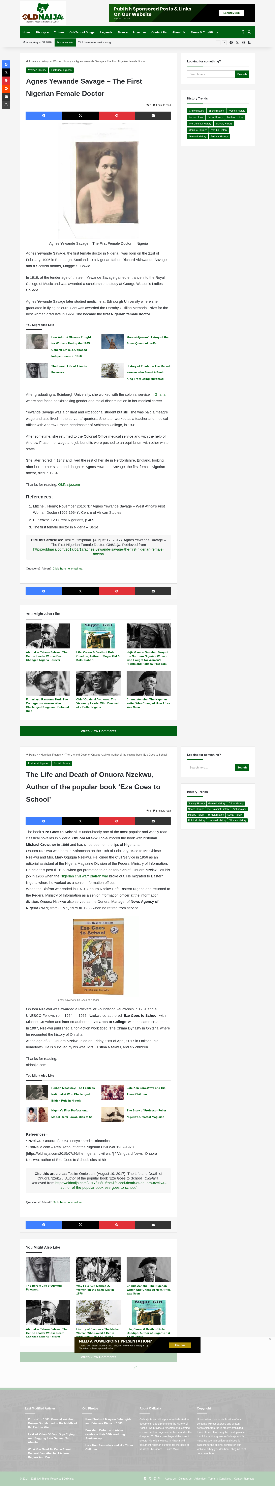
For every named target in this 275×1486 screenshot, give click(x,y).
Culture (59, 32)
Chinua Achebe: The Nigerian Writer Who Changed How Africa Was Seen (149, 703)
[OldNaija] (43, 13)
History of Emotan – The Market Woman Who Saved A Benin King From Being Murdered (148, 372)
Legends (106, 32)
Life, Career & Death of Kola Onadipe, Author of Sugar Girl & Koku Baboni (98, 656)
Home (26, 32)
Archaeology (196, 117)
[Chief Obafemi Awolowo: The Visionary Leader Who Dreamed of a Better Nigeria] (98, 683)
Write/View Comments (98, 731)
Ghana (160, 394)
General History (197, 136)
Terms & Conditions (204, 32)
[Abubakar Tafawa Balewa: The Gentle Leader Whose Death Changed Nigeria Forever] (48, 635)
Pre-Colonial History (200, 123)
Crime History (196, 110)
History (41, 32)
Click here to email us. (68, 568)
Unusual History (198, 130)
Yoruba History (219, 130)
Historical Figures (61, 69)
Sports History (216, 110)
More (121, 32)
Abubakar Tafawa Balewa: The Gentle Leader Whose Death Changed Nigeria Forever (46, 656)
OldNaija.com (69, 485)
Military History (235, 117)
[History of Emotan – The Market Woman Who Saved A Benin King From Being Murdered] (112, 370)
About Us (178, 32)
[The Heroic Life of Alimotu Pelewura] (37, 370)
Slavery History (224, 123)
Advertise (139, 32)
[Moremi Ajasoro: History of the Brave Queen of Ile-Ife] (112, 341)
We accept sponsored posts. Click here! (101, 42)
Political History (219, 136)
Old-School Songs (82, 32)
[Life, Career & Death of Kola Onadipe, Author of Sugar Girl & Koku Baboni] (98, 635)
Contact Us (159, 32)
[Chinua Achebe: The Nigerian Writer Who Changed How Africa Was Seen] (149, 683)
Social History (215, 117)
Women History (62, 61)
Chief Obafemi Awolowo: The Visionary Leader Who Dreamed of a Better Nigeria (97, 703)
